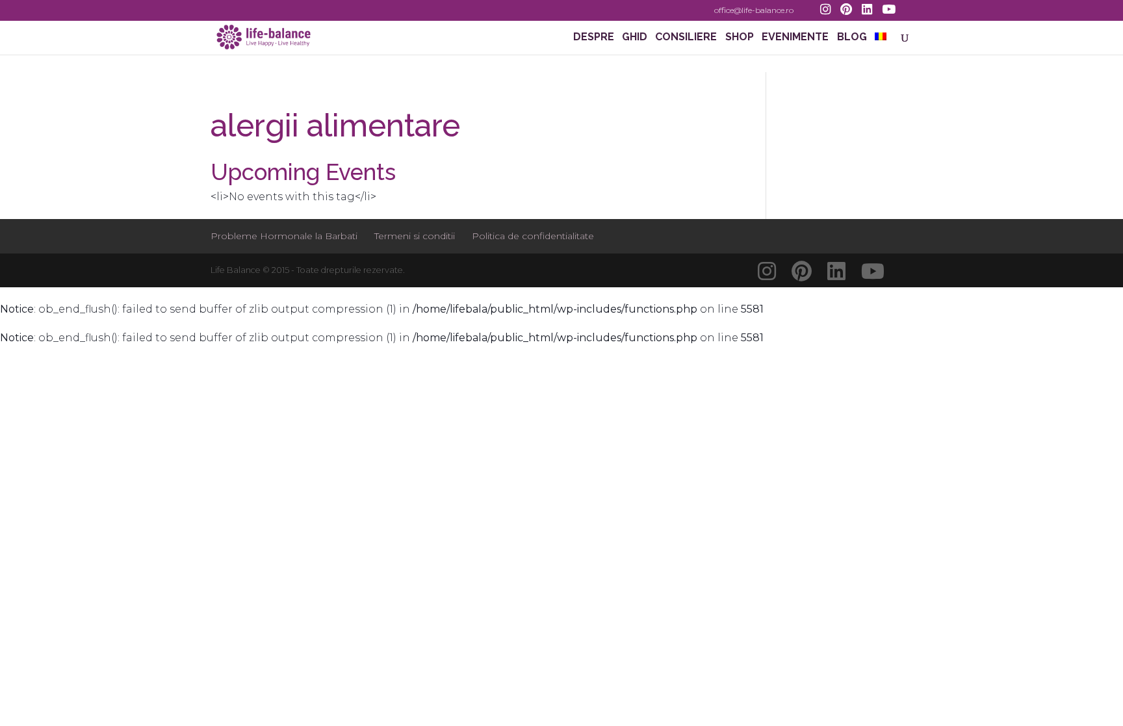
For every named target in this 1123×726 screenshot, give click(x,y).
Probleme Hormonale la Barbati (284, 236)
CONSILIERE (686, 37)
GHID (634, 37)
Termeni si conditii (414, 236)
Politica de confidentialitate (533, 236)
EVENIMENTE (795, 37)
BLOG (852, 37)
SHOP (739, 37)
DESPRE (593, 37)
